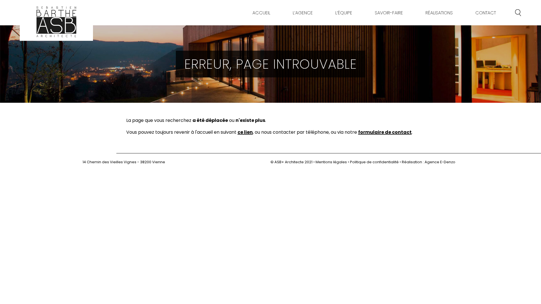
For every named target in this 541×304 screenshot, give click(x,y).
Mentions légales (331, 162)
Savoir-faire (389, 13)
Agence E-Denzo (440, 162)
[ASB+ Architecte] (56, 22)
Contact (485, 13)
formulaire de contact (385, 132)
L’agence (303, 13)
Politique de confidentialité (374, 162)
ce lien (245, 132)
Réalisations (439, 13)
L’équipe (343, 13)
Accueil (261, 13)
